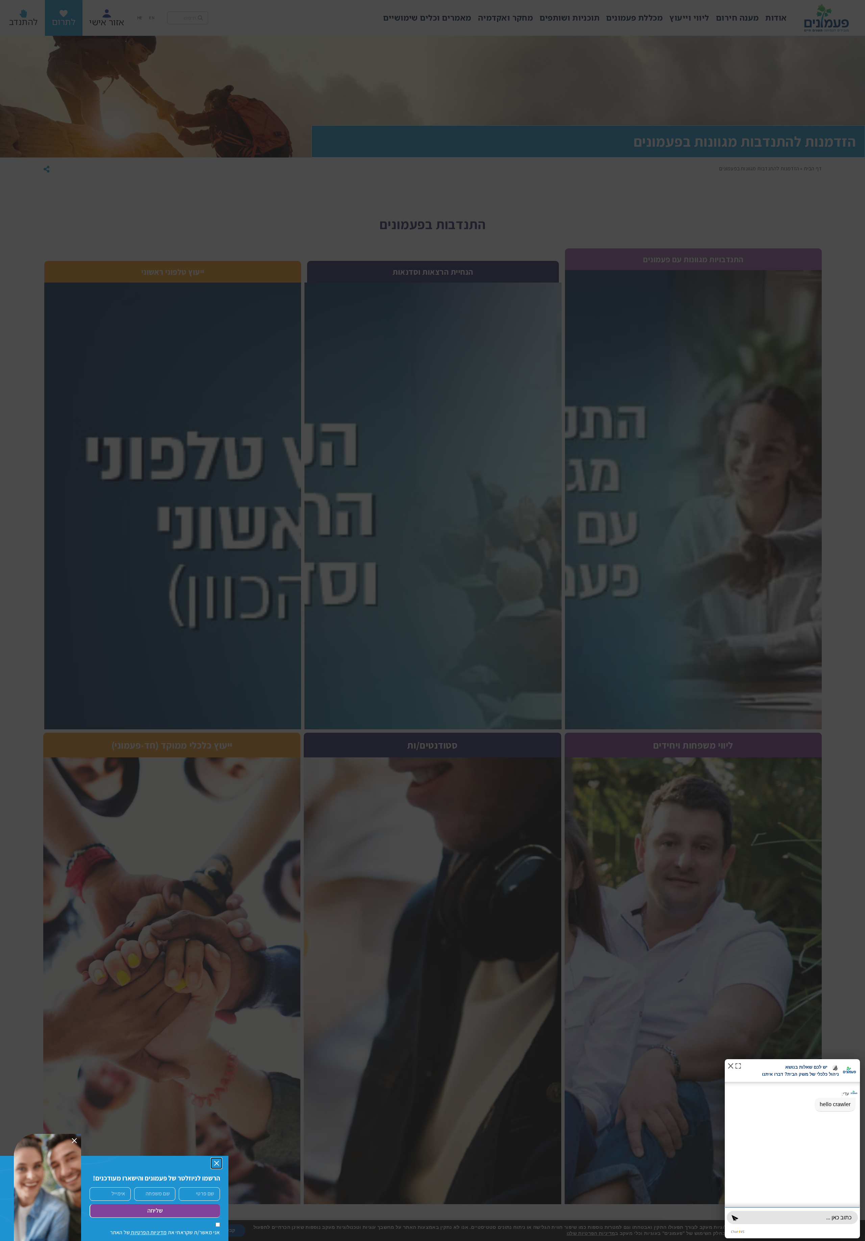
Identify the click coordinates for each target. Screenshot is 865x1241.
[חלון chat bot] (792, 1148)
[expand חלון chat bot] (738, 1065)
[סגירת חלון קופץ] (216, 1163)
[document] (432, 620)
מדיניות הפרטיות (148, 1232)
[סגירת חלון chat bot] (731, 1065)
